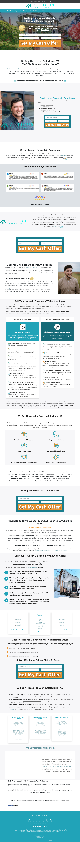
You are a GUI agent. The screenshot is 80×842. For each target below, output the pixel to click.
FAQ (50, 1)
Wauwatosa (62, 624)
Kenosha (40, 619)
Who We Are (23, 11)
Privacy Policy (45, 815)
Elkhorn (18, 731)
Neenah (42, 731)
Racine (62, 618)
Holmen (16, 738)
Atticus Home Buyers (15, 69)
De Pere (14, 731)
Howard (20, 738)
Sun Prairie (64, 729)
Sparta (59, 727)
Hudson (20, 739)
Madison (40, 622)
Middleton (38, 729)
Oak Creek (37, 733)
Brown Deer (16, 726)
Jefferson (42, 722)
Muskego (38, 731)
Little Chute (42, 724)
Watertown (60, 732)
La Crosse (40, 620)
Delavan (22, 730)
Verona (64, 731)
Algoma (16, 722)
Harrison (20, 736)
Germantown (20, 733)
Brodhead (20, 725)
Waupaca (60, 733)
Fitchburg (22, 731)
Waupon (64, 733)
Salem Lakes (60, 725)
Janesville (18, 627)
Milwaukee (40, 625)
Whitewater (65, 735)
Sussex (64, 730)
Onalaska (38, 734)
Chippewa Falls (17, 729)
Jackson (38, 722)
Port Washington (64, 723)
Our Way (17, 314)
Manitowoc (38, 725)
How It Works (34, 11)
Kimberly (37, 724)
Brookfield (18, 619)
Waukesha (62, 621)
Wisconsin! (64, 155)
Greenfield (18, 625)
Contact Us (34, 815)
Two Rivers (60, 731)
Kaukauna (38, 723)
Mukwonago (43, 730)
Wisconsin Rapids (62, 736)
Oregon (42, 734)
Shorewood (58, 726)
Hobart (16, 739)
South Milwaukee (64, 726)
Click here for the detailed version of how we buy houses (51, 550)
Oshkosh (40, 628)
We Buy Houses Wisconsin (40, 747)
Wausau (62, 622)
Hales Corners (20, 735)
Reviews (44, 11)
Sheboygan (62, 619)
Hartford (16, 736)
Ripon (60, 724)
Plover (65, 722)
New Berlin (40, 626)
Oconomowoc (42, 733)
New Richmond (43, 732)
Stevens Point (63, 727)
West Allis (62, 625)
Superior (60, 730)
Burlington (21, 726)
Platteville (64, 721)
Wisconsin (62, 627)
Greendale (15, 735)
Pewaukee (60, 721)
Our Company (12, 11)
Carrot (50, 840)
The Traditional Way (27, 314)
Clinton (21, 729)
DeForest (18, 730)
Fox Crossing (21, 732)
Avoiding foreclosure (11, 288)
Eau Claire (18, 621)
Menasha (42, 726)
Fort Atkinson (15, 732)
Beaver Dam (16, 724)
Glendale (16, 734)
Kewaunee (42, 723)
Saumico (64, 725)
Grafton (20, 734)
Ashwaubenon (16, 723)
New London (36, 732)
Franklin (15, 733)
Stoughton (60, 729)
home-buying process (32, 267)
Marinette (38, 726)
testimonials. (56, 226)
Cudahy (14, 730)
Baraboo (21, 723)
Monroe (42, 729)
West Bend (60, 734)
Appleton (18, 618)
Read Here (69, 696)
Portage (58, 723)
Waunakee (64, 732)
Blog (39, 815)
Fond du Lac (18, 622)
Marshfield (43, 725)
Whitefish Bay (59, 735)
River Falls (63, 724)
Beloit (16, 725)
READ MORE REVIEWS (40, 204)
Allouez (20, 722)
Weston (64, 734)
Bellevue (21, 724)
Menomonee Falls (40, 623)
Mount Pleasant (37, 730)
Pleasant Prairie (60, 722)
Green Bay (18, 624)
